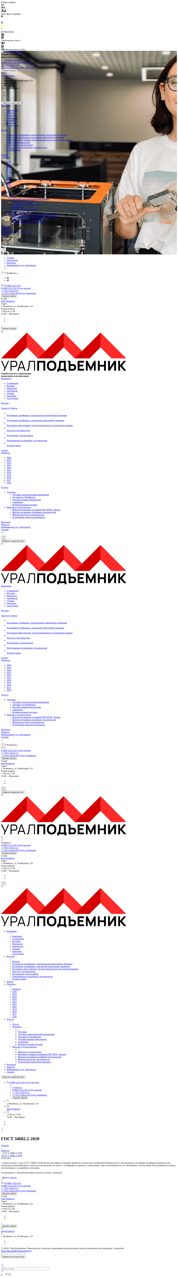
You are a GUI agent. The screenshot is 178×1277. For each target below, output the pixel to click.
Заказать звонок (9, 70)
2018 (9, 182)
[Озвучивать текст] (3, 43)
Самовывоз (17, 207)
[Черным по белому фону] (2, 17)
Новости (5, 229)
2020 (9, 177)
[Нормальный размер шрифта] (3, 8)
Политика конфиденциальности (16, 1251)
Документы (12, 118)
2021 (9, 174)
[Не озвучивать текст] (2, 47)
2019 (9, 179)
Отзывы (10, 120)
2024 (9, 167)
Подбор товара (14, 150)
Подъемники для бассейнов (20, 145)
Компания (6, 105)
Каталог (5, 130)
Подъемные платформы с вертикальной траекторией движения (37, 135)
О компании (12, 110)
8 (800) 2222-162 (13, 60)
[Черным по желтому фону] (2, 26)
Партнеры (11, 123)
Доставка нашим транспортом (26, 204)
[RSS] (2, 1132)
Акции (4, 155)
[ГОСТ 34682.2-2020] (11, 1155)
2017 (9, 184)
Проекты (5, 157)
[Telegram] (8, 244)
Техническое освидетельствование (28, 222)
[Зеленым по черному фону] (2, 29)
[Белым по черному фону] (2, 20)
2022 (9, 172)
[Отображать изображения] (2, 34)
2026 (9, 162)
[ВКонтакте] (8, 242)
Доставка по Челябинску (24, 201)
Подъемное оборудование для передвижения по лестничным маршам (40, 140)
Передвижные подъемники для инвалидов (27, 147)
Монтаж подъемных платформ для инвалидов (34, 217)
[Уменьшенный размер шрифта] (2, 5)
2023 (9, 169)
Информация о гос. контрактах (15, 231)
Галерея (4, 234)
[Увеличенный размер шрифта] (3, 11)
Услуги (4, 192)
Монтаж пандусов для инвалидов (28, 219)
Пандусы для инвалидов (18, 142)
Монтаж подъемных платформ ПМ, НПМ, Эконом (36, 214)
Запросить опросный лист (13, 103)
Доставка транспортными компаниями (30, 199)
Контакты (5, 226)
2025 (9, 164)
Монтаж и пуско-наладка (19, 212)
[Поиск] (3, 250)
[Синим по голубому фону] (2, 23)
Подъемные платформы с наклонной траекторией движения (35, 137)
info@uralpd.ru (8, 75)
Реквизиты (12, 115)
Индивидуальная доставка (24, 209)
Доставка (11, 196)
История (11, 113)
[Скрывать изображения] (2, 38)
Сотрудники (12, 125)
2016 (9, 187)
